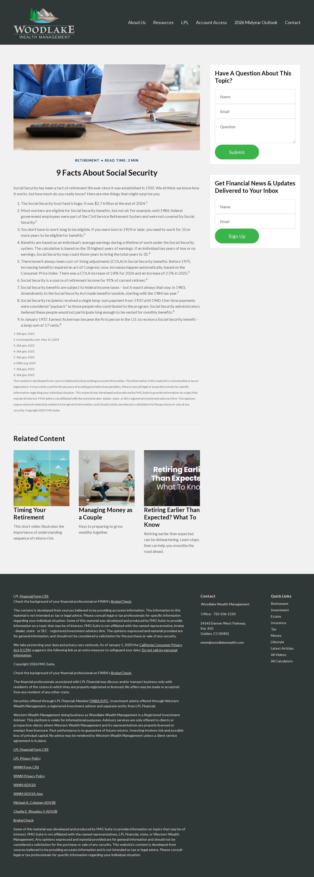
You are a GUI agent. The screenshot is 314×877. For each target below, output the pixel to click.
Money (276, 635)
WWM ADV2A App (28, 794)
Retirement (279, 603)
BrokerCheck (121, 601)
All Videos (278, 655)
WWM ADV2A (24, 785)
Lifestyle (277, 642)
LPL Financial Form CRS (31, 749)
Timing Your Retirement (29, 513)
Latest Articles (282, 648)
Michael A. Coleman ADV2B (34, 802)
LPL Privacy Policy (27, 758)
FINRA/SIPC (99, 701)
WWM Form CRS (26, 767)
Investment (280, 610)
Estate (276, 616)
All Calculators (282, 661)
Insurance (278, 623)
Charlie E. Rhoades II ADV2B (35, 811)
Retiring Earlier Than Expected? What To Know (172, 517)
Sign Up (237, 236)
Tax (273, 629)
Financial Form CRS (34, 596)
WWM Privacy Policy (29, 776)
